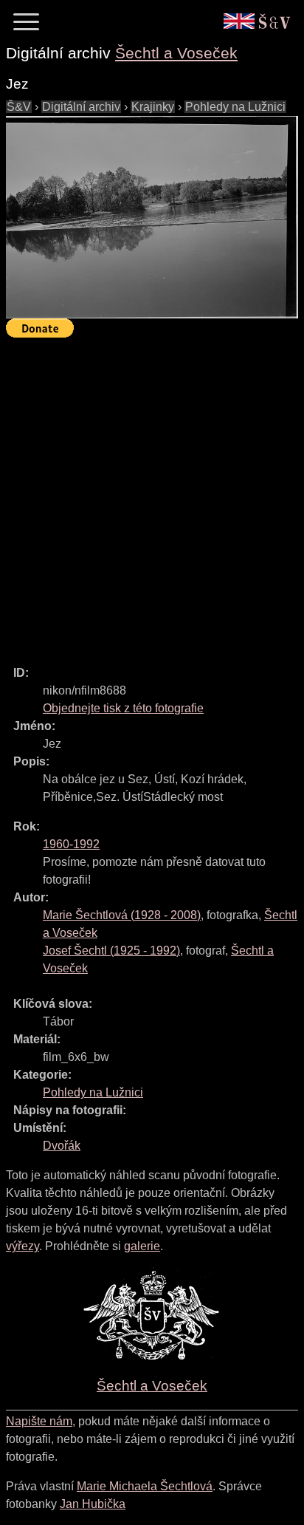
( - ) (122, 915)
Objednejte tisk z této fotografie (123, 708)
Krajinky (152, 106)
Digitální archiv (81, 106)
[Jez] (152, 217)
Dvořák (61, 1145)
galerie (142, 1246)
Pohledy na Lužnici (235, 106)
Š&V (19, 106)
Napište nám (39, 1421)
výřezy (22, 1246)
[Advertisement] (152, 495)
